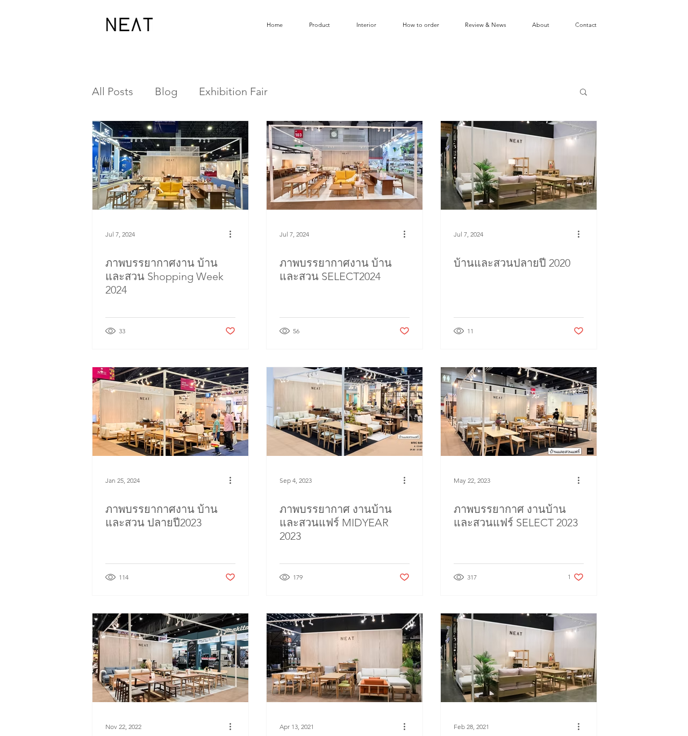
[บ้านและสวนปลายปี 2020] (519, 165)
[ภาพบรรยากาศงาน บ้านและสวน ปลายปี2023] (170, 411)
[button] (583, 92)
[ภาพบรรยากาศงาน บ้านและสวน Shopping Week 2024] (170, 165)
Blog (166, 91)
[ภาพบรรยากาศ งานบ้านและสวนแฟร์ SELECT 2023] (519, 411)
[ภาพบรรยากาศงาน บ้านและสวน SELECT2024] (344, 165)
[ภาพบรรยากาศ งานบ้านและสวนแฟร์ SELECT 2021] (344, 657)
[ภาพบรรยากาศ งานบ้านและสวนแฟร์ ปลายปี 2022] (170, 657)
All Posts (112, 91)
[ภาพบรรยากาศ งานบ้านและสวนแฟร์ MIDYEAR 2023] (344, 411)
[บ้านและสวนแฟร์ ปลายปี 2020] (519, 657)
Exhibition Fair (233, 91)
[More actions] (233, 233)
